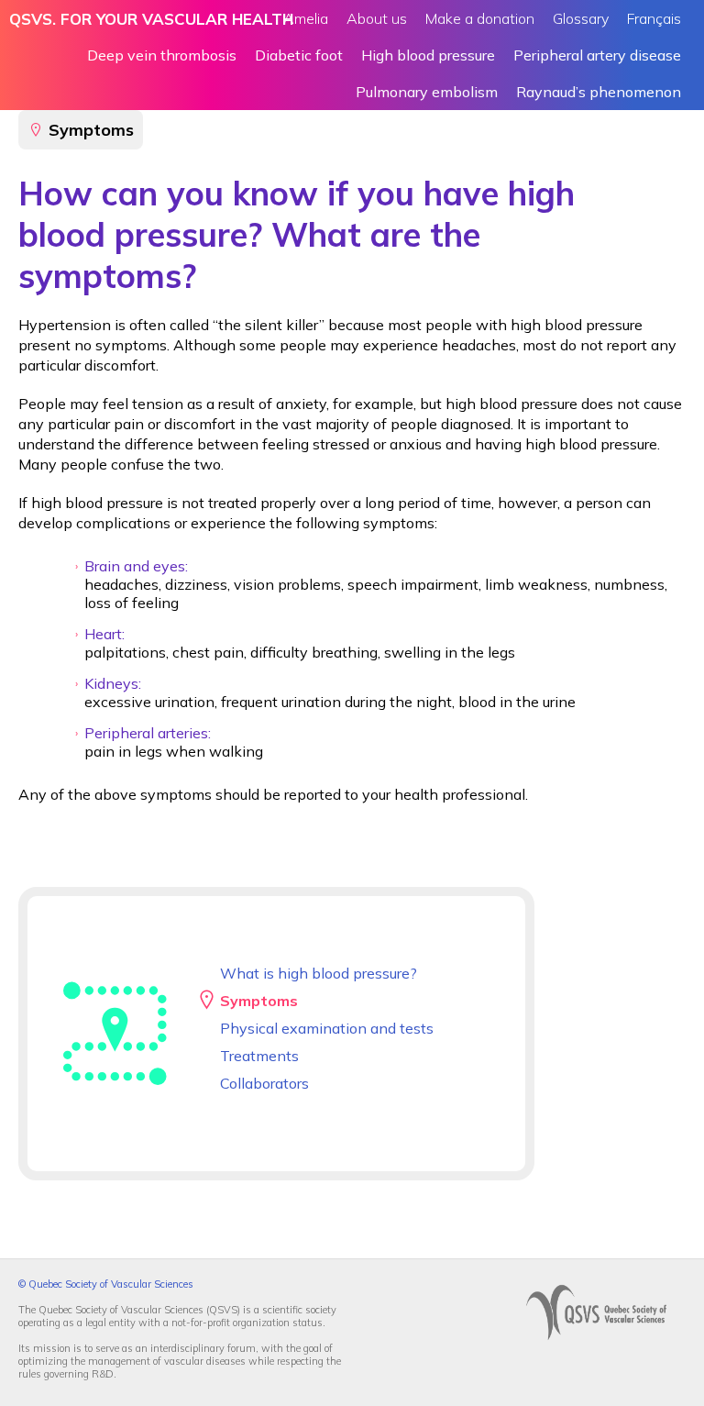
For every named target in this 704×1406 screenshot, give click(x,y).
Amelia (305, 18)
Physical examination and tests (327, 1028)
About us (376, 18)
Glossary (581, 18)
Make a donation (479, 18)
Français (654, 18)
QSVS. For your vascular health (151, 18)
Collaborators (264, 1083)
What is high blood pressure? (318, 973)
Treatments (259, 1055)
